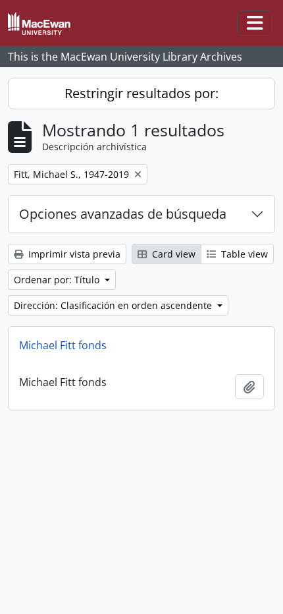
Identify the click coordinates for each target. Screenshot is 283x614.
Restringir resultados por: (141, 93)
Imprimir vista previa (73, 254)
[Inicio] (44, 23)
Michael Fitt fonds (63, 345)
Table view (243, 254)
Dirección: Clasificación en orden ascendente (114, 305)
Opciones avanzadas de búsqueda (122, 214)
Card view (172, 254)
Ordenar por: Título (58, 279)
